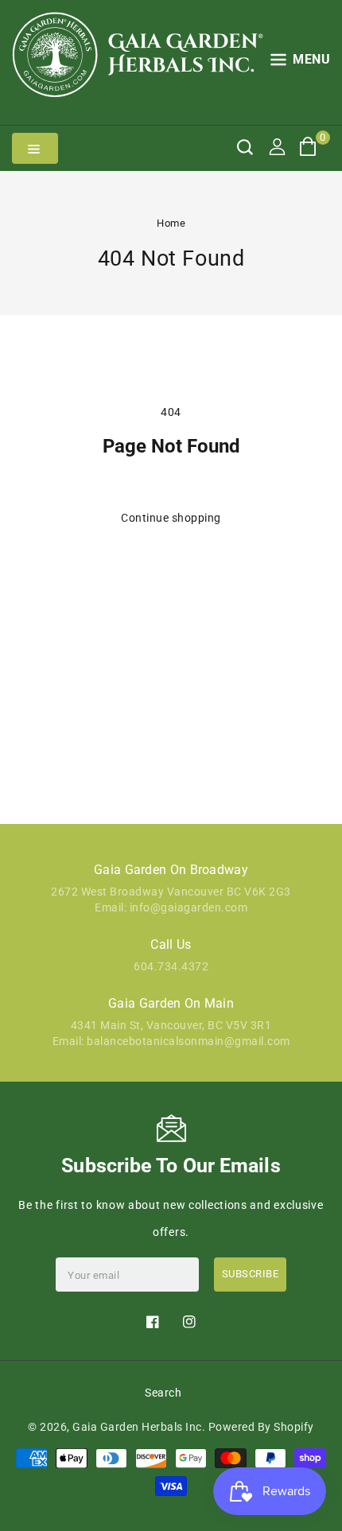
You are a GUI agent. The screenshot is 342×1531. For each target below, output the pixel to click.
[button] (300, 62)
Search (163, 1392)
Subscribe (250, 1274)
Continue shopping (171, 517)
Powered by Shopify (261, 1426)
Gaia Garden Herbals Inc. (138, 1426)
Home (171, 223)
